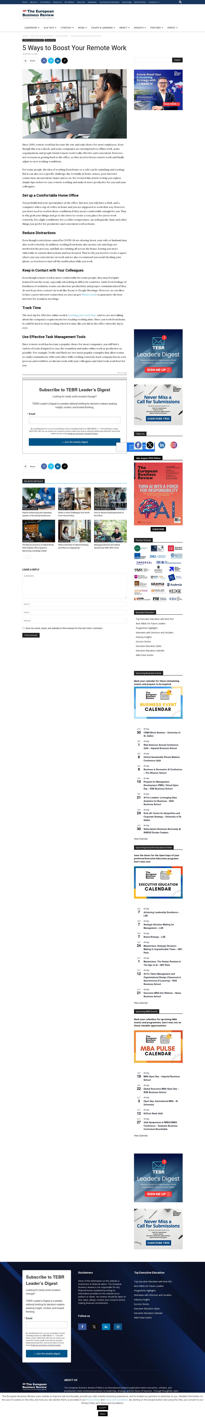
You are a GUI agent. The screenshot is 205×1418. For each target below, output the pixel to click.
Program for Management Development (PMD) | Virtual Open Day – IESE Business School (161, 785)
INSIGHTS (139, 27)
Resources (57, 2)
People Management (103, 509)
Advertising (126, 2)
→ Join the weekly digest (74, 442)
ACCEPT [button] (102, 1407)
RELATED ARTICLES (33, 481)
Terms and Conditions (116, 1399)
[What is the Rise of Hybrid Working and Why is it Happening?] (74, 531)
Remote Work (62, 36)
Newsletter (92, 2)
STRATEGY (66, 27)
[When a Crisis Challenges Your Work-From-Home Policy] (74, 499)
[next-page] (29, 557)
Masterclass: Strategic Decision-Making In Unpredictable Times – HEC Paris (163, 949)
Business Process (30, 509)
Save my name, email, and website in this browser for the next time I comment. (64, 628)
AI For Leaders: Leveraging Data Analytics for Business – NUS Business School (160, 801)
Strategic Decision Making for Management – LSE (159, 926)
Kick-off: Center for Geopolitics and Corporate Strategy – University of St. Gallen (163, 816)
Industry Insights (144, 637)
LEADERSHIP (30, 27)
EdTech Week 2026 (153, 1113)
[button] (180, 2)
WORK (81, 27)
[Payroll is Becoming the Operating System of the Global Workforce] (38, 499)
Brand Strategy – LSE (154, 936)
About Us (33, 2)
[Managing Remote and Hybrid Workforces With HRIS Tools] (110, 531)
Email (32, 414)
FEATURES (155, 27)
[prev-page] (24, 557)
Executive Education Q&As (148, 646)
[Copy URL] (65, 61)
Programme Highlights (147, 628)
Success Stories (143, 641)
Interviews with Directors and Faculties (154, 632)
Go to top (122, 373)
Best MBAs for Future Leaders (151, 623)
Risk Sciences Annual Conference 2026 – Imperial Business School (161, 746)
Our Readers (45, 2)
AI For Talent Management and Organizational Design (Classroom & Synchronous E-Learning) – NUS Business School (162, 978)
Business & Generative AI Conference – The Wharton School (163, 771)
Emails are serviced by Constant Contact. (83, 433)
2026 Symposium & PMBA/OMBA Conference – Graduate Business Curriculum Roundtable (161, 1126)
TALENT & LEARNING (102, 27)
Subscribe (81, 2)
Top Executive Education (109, 2)
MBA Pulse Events (145, 655)
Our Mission (69, 2)
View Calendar (141, 838)
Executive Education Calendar (150, 650)
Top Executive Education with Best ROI (155, 619)
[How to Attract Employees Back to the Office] (110, 499)
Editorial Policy (140, 2)
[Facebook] (44, 61)
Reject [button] (103, 1414)
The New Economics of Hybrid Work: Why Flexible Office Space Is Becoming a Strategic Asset (38, 548)
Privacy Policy (93, 1399)
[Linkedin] (58, 61)
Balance (62, 509)
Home (24, 2)
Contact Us (153, 2)
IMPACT (123, 27)
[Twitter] (51, 61)
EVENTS (171, 27)
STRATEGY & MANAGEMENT (42, 36)
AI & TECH (49, 27)
